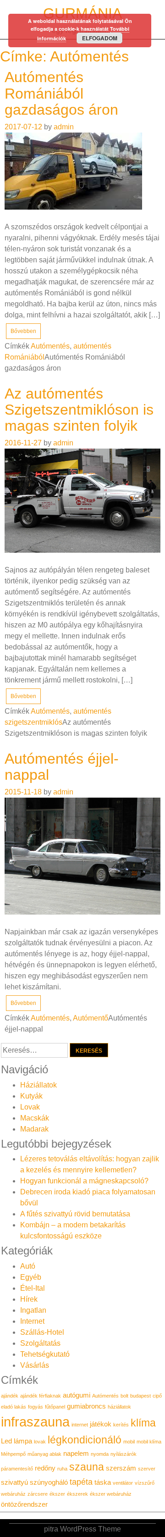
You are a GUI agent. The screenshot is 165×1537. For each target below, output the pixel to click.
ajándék (9, 1395)
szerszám (121, 1468)
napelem (76, 1453)
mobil (129, 1441)
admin (64, 127)
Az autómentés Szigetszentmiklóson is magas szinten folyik (79, 409)
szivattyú (14, 1482)
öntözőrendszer (24, 1504)
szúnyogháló (49, 1482)
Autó (27, 1266)
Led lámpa (16, 1441)
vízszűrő (144, 1483)
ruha (62, 1468)
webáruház (13, 1494)
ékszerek (77, 1494)
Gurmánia (82, 13)
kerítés (121, 1424)
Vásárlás (34, 1365)
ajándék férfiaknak (40, 1395)
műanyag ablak (44, 1454)
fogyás (35, 1406)
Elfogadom (99, 38)
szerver (146, 1468)
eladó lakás (13, 1406)
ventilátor (123, 1483)
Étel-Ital (32, 1288)
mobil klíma (149, 1441)
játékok (100, 1424)
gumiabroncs (86, 1406)
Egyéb (30, 1277)
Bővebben (23, 331)
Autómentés (50, 346)
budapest (140, 1395)
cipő (157, 1395)
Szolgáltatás (40, 1343)
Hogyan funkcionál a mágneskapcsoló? (84, 1181)
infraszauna (35, 1421)
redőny (45, 1468)
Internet (32, 1321)
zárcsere (38, 1494)
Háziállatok (38, 1085)
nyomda (100, 1454)
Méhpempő (13, 1454)
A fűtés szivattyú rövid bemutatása (75, 1214)
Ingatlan (33, 1310)
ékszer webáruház (111, 1494)
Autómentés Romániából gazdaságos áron (61, 93)
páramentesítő (17, 1468)
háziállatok (119, 1406)
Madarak (34, 1129)
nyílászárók (123, 1454)
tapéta (81, 1482)
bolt (124, 1395)
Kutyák (31, 1096)
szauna (86, 1467)
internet (80, 1424)
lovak (40, 1441)
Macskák (34, 1118)
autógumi (76, 1395)
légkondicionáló (84, 1440)
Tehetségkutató (45, 1354)
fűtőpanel (55, 1406)
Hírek (29, 1299)
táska (102, 1482)
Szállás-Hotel (42, 1332)
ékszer (57, 1494)
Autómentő (90, 1018)
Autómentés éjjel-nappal (62, 766)
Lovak (30, 1107)
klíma (143, 1423)
